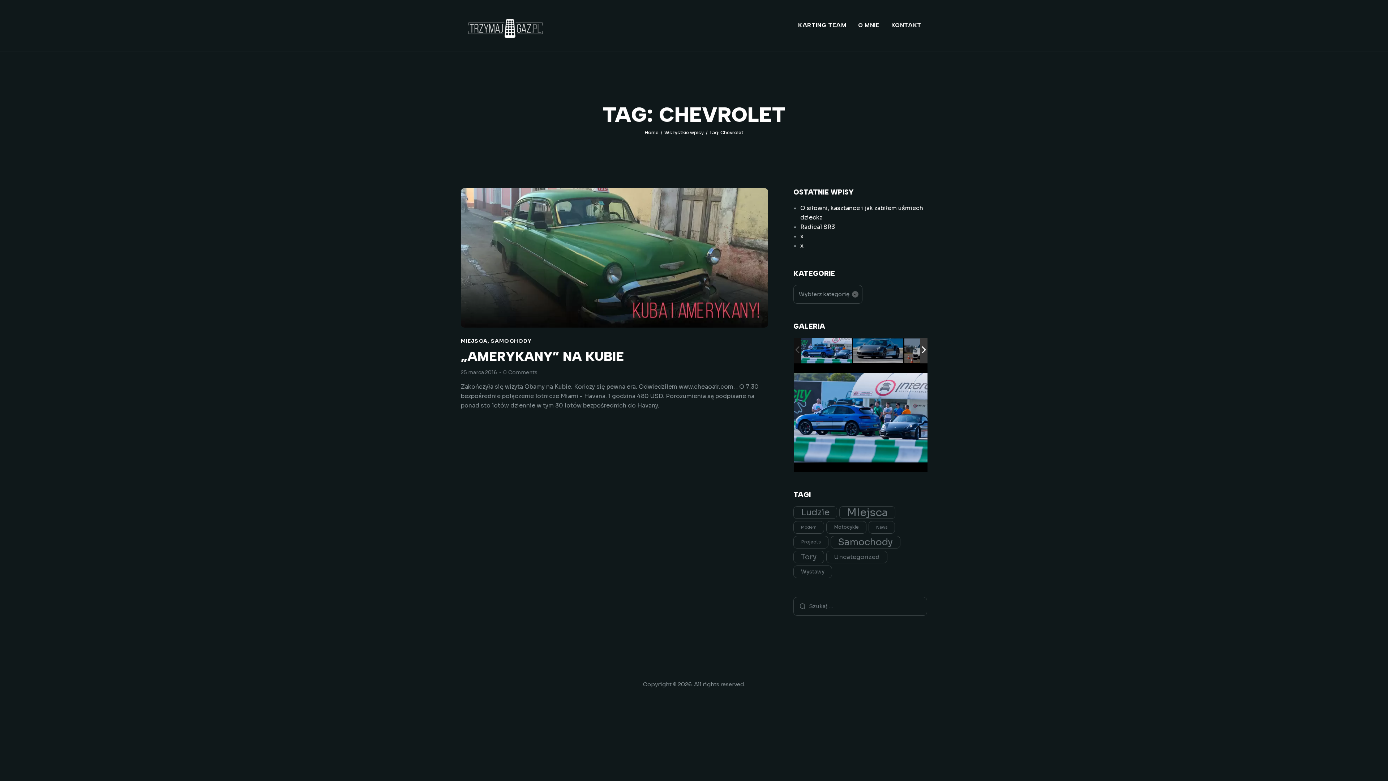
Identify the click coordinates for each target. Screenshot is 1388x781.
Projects (811, 542)
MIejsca (474, 341)
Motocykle (846, 527)
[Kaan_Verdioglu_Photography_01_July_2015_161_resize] (826, 351)
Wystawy (812, 571)
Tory (809, 557)
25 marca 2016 (479, 372)
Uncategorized (857, 557)
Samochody (511, 341)
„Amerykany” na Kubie (542, 357)
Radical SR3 (817, 227)
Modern (809, 527)
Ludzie (815, 512)
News (881, 527)
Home (651, 132)
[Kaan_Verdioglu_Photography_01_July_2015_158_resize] (878, 351)
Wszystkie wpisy (684, 132)
